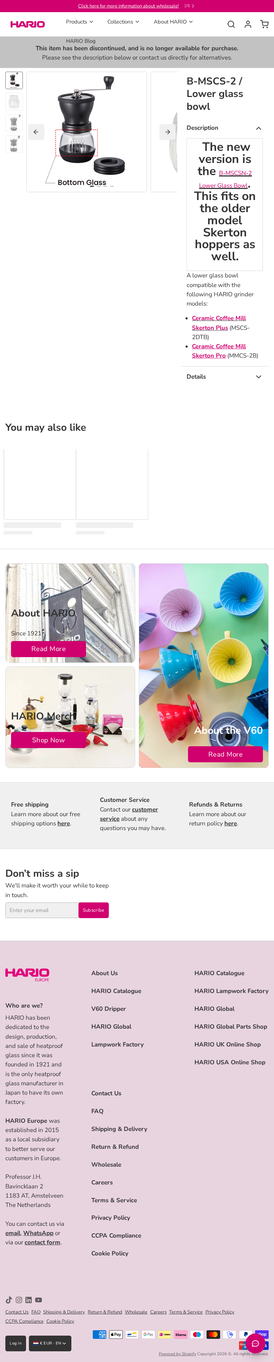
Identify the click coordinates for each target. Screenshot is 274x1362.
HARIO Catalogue (116, 991)
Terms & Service (114, 1200)
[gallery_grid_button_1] (99, 186)
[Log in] (245, 24)
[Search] (228, 24)
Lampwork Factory (117, 1044)
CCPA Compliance (116, 1236)
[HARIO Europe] (27, 24)
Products (76, 21)
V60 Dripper (108, 1009)
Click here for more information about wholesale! (128, 6)
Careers (102, 1182)
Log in (16, 1343)
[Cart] (262, 24)
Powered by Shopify (177, 1354)
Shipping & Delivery (119, 1129)
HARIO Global (111, 1027)
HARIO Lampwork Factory (231, 991)
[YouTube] (38, 1300)
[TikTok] (8, 1300)
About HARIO (170, 21)
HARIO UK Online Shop (227, 1044)
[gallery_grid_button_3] (112, 186)
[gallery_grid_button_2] (105, 186)
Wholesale (106, 1165)
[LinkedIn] (28, 1300)
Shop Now (48, 740)
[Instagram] (18, 1300)
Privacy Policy (110, 1218)
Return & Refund (115, 1147)
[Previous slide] (36, 132)
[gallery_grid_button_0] (92, 186)
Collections (120, 21)
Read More (48, 649)
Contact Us (106, 1093)
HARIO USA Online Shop (229, 1062)
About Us (104, 973)
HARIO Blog (81, 41)
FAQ (97, 1111)
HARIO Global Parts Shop (230, 1027)
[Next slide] (167, 132)
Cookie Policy (109, 1253)
